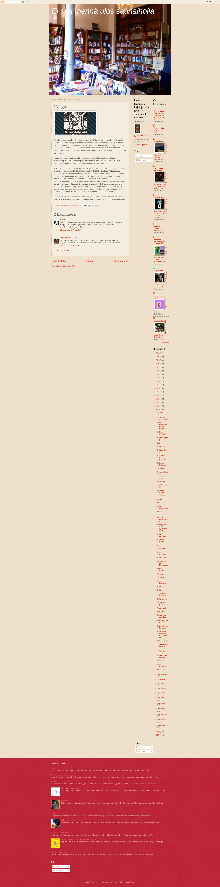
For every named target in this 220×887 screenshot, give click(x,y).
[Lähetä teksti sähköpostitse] (85, 205)
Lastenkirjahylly (160, 197)
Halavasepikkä (162, 641)
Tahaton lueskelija (157, 228)
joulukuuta (161, 412)
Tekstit (140, 156)
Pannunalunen (162, 447)
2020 (158, 374)
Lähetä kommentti (64, 251)
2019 (158, 378)
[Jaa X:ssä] (94, 205)
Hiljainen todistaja (161, 464)
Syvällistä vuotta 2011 (162, 418)
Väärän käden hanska (162, 645)
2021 (158, 371)
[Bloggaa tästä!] (92, 205)
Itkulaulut (160, 612)
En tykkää (54, 813)
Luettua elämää (160, 321)
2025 (158, 357)
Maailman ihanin (160, 513)
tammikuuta (162, 725)
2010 (158, 409)
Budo (159, 586)
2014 (158, 395)
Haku (53, 768)
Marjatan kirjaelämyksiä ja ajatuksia (159, 242)
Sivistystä (161, 549)
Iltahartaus (161, 670)
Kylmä (159, 499)
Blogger (133, 882)
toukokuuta (162, 703)
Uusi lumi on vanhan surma (71, 788)
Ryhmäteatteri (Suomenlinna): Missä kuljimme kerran (159, 116)
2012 (158, 402)
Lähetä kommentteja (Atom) (66, 266)
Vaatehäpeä (161, 608)
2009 (158, 732)
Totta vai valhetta (161, 651)
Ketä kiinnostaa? (162, 665)
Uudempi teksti (59, 261)
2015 (158, 392)
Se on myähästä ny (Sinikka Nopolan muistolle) (78, 839)
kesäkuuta (162, 698)
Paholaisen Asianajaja (158, 169)
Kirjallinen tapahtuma (58, 852)
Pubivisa (54, 781)
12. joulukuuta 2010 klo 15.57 (70, 246)
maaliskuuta (162, 714)
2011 (158, 406)
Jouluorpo (160, 577)
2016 (158, 388)
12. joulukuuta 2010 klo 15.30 (70, 230)
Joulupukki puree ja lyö (162, 603)
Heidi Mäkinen (65, 237)
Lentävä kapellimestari (162, 519)
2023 (158, 364)
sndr (116, 882)
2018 (158, 381)
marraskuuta (162, 674)
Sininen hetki (158, 230)
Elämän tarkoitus (161, 535)
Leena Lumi (158, 141)
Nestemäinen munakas (162, 616)
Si (158, 545)
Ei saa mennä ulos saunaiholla (102, 11)
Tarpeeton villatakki (161, 594)
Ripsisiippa (161, 661)
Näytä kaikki (165, 342)
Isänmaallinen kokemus (162, 627)
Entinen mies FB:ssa (162, 656)
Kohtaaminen (66, 820)
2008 (158, 735)
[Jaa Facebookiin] (96, 205)
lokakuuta (162, 680)
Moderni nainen (160, 569)
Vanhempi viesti (121, 261)
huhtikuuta (162, 709)
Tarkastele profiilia (141, 145)
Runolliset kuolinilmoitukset (61, 833)
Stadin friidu (159, 128)
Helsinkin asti (162, 599)
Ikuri (159, 443)
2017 (158, 385)
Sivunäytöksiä (159, 111)
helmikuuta (162, 720)
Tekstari (160, 574)
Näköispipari (161, 481)
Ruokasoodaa (162, 558)
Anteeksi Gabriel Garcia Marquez (63, 775)
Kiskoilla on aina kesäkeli (161, 457)
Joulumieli (161, 496)
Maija (159, 503)
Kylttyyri (160, 590)
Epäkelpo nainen (160, 541)
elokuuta (161, 689)
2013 (158, 399)
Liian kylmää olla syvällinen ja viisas (162, 528)
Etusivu (90, 261)
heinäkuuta (162, 692)
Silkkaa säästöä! (161, 433)
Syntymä (64, 801)
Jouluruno (160, 468)
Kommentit (141, 160)
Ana (61, 219)
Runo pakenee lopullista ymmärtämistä (162, 634)
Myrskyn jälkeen (160, 491)
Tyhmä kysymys (161, 582)
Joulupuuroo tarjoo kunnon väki (162, 563)
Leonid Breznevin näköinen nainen (162, 426)
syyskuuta (162, 683)
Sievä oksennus (161, 553)
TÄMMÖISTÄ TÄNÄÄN (158, 131)
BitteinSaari (158, 271)
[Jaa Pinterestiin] (99, 205)
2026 (158, 353)
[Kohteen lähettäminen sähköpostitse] (89, 205)
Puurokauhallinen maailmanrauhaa (162, 475)
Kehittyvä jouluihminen (162, 507)
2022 (158, 367)
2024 (158, 360)
